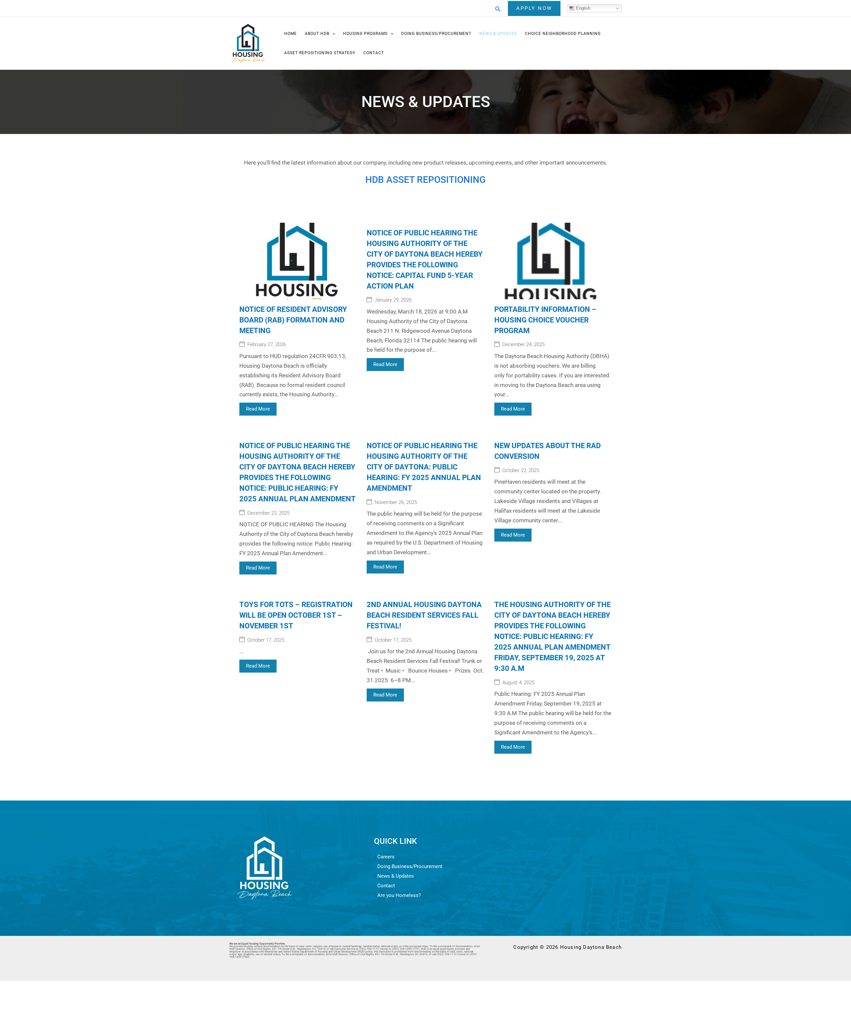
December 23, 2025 (268, 513)
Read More (258, 409)
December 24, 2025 (523, 344)
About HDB (317, 33)
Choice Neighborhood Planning (563, 33)
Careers (386, 857)
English (582, 8)
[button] (498, 8)
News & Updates (498, 33)
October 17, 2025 (265, 640)
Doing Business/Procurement (436, 33)
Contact (373, 53)
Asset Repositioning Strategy (319, 53)
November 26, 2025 (396, 502)
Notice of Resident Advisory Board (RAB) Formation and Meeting (293, 320)
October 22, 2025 (520, 470)
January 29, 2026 (393, 300)
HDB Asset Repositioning (425, 179)
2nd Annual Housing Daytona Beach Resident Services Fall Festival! (424, 615)
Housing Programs (365, 33)
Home (290, 33)
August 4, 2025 (518, 682)
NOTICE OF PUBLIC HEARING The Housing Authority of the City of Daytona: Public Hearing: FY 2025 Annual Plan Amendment (424, 467)
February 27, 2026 (266, 344)
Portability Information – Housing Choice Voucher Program (545, 320)
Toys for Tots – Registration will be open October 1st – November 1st (296, 615)
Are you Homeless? (399, 895)
